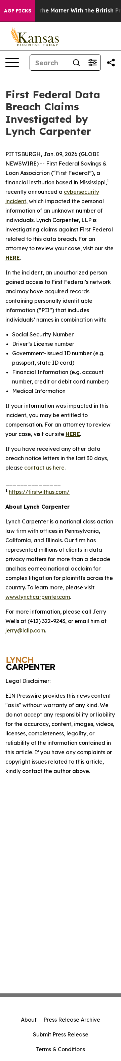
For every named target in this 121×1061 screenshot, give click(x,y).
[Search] (76, 62)
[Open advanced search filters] (92, 62)
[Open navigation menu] (12, 62)
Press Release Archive (71, 1019)
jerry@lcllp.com (25, 630)
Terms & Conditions (60, 1049)
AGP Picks (17, 11)
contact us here (44, 467)
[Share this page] (111, 62)
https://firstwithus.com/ (39, 491)
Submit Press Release (60, 1034)
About (29, 1019)
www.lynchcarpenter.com (37, 596)
